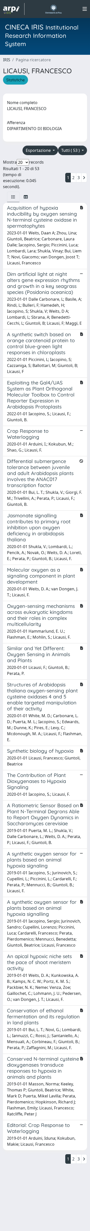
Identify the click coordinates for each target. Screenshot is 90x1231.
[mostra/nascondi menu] (84, 9)
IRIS (6, 60)
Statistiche (15, 79)
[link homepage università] (53, 9)
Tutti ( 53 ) (71, 150)
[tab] (13, 197)
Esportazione (39, 150)
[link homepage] (13, 9)
